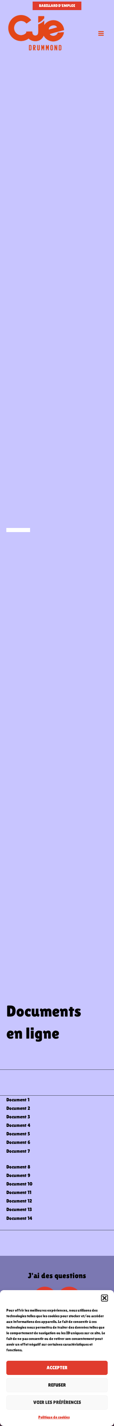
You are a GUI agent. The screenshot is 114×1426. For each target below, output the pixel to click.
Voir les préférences (57, 1402)
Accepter (57, 1367)
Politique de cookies (54, 1417)
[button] (104, 1298)
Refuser (57, 1385)
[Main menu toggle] (101, 33)
